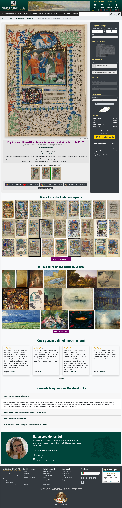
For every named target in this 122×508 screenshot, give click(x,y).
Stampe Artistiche (10, 14)
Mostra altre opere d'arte (61, 331)
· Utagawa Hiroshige (67, 480)
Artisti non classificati (19, 18)
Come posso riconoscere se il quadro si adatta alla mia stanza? (25, 412)
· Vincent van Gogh (66, 471)
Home (2, 18)
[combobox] (105, 37)
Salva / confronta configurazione (105, 104)
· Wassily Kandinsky (67, 477)
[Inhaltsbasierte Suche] (115, 14)
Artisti (19, 14)
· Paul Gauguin (65, 475)
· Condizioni (26, 473)
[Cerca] (111, 14)
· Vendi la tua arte (47, 473)
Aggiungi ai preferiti (32, 184)
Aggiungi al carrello (106, 137)
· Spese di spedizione (48, 475)
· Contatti (25, 471)
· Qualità (45, 477)
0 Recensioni (49, 188)
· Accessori (45, 482)
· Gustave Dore (65, 482)
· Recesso (25, 480)
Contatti (75, 14)
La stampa (56, 14)
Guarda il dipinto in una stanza (76, 184)
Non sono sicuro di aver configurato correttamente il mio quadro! (26, 425)
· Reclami (25, 482)
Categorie (25, 14)
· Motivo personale (47, 471)
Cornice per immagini (45, 14)
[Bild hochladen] (119, 14)
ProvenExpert (12, 371)
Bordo (93, 34)
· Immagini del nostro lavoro (49, 480)
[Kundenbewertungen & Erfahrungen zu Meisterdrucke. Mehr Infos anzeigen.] (111, 475)
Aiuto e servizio (66, 14)
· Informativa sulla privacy (29, 477)
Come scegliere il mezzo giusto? (15, 419)
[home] (2, 14)
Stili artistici (33, 14)
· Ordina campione (47, 484)
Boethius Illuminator (31, 18)
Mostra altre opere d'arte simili (61, 259)
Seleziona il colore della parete (52, 184)
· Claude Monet (65, 473)
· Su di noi (25, 484)
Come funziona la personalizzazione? (16, 396)
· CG (24, 475)
